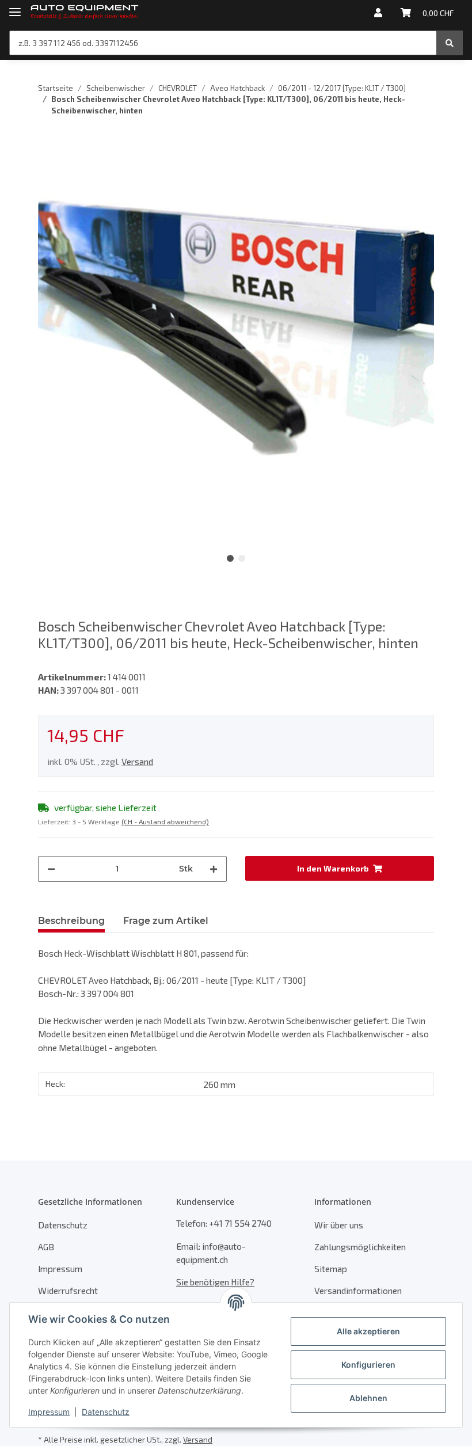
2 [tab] (241, 558)
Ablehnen (368, 1398)
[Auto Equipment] (84, 13)
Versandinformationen (358, 1290)
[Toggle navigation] (15, 7)
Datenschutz (62, 1224)
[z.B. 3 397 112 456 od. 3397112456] (449, 43)
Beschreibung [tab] (71, 920)
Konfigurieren (368, 1364)
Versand (137, 761)
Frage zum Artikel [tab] (165, 920)
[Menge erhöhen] (213, 869)
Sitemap (330, 1268)
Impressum (60, 1268)
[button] (378, 12)
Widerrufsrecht (68, 1290)
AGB (46, 1246)
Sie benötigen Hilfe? (215, 1281)
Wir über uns (338, 1224)
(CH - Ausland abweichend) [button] (165, 821)
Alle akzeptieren (368, 1331)
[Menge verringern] (51, 869)
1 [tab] (230, 558)
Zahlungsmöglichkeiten (360, 1246)
